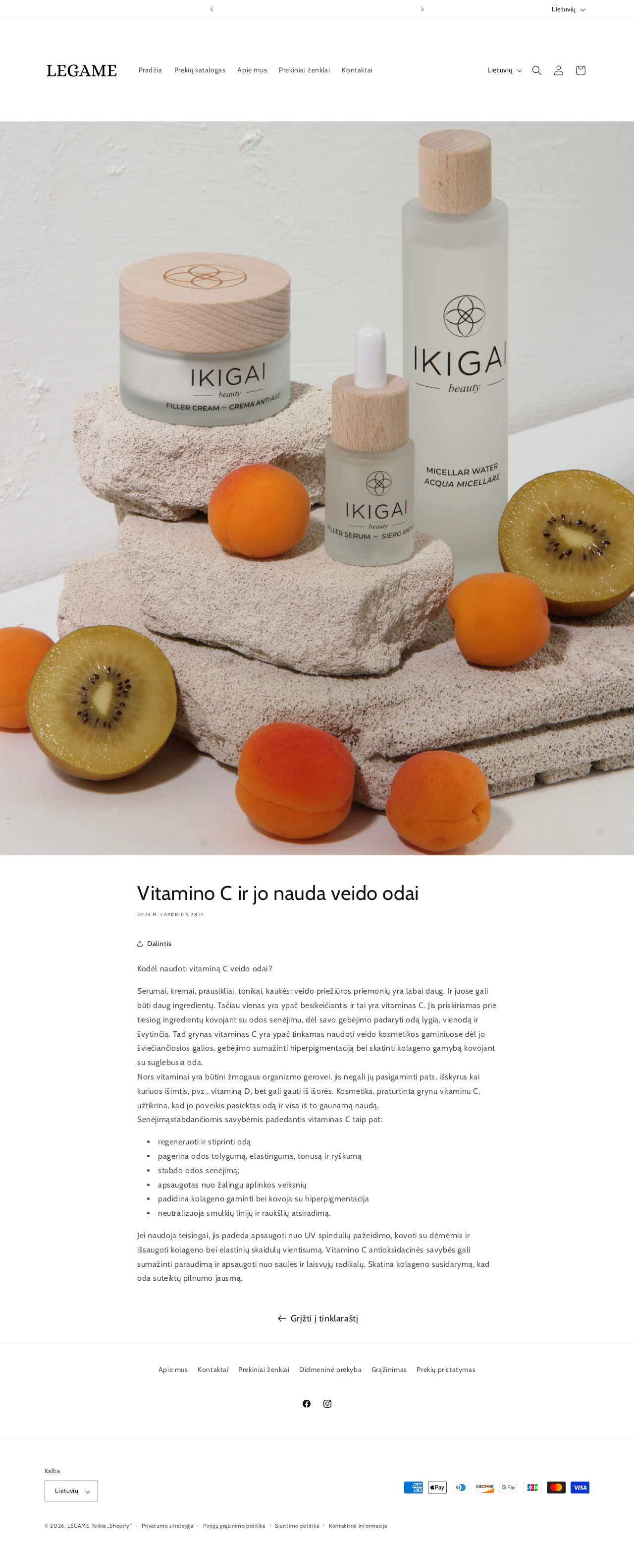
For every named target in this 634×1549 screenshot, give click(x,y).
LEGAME (78, 1526)
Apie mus (173, 1369)
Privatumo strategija (167, 1525)
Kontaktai (213, 1369)
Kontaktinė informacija (358, 1525)
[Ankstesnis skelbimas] (211, 9)
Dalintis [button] (159, 943)
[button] (537, 70)
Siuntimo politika (297, 1525)
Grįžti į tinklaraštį (325, 1318)
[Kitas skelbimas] (422, 9)
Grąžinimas (389, 1369)
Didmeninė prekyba (330, 1369)
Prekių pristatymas (446, 1369)
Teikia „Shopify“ (112, 1526)
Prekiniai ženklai (263, 1369)
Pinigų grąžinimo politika (234, 1525)
